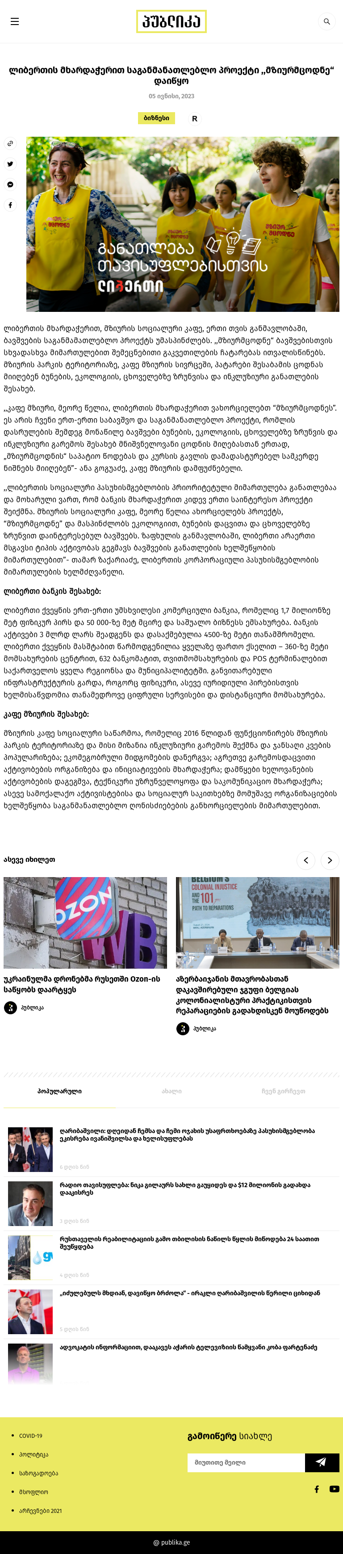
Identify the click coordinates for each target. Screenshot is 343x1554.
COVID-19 (30, 1435)
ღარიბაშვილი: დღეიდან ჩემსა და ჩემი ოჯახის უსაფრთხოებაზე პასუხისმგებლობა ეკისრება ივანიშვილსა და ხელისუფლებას (187, 1134)
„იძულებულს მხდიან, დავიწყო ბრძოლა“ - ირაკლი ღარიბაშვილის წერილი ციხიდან (190, 1293)
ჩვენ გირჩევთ (283, 1091)
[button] (327, 21)
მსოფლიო (33, 1492)
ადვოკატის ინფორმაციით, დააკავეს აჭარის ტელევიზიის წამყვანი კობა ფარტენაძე (189, 1347)
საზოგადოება (39, 1473)
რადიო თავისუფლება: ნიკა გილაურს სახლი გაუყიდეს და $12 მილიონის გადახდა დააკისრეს (185, 1189)
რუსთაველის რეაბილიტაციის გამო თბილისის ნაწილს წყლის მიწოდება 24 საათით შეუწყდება (189, 1243)
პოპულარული (60, 1091)
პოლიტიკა (34, 1454)
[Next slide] (330, 860)
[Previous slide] (306, 860)
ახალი (172, 1091)
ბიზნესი (156, 118)
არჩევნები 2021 (40, 1511)
